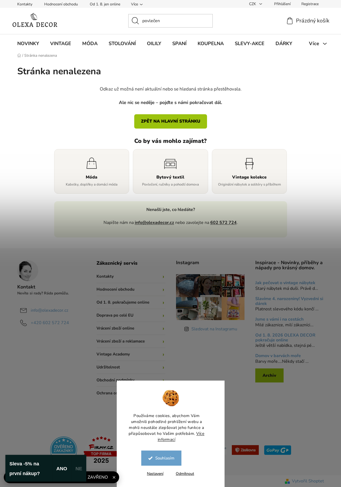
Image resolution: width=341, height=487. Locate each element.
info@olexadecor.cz (154, 223)
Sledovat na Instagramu (214, 329)
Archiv (269, 375)
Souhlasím (164, 458)
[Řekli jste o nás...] (63, 450)
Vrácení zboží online (115, 328)
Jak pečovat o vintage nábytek (285, 283)
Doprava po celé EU (115, 315)
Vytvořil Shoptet (308, 481)
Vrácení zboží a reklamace (121, 341)
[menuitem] (28, 43)
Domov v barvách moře (278, 356)
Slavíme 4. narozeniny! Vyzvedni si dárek (289, 301)
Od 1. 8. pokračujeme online (123, 302)
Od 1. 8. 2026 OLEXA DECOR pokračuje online (285, 337)
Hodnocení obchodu (61, 4)
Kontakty (24, 4)
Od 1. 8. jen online (105, 4)
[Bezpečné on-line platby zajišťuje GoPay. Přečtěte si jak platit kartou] (277, 450)
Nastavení (155, 473)
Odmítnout (185, 473)
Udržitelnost (108, 367)
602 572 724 (223, 223)
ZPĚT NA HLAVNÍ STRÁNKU (170, 121)
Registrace (310, 3)
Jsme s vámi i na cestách (279, 319)
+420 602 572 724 (50, 323)
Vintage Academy (113, 354)
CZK (253, 3)
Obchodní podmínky (116, 380)
